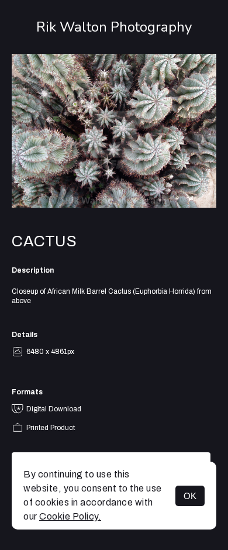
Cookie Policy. (70, 516)
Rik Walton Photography (114, 27)
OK (190, 496)
